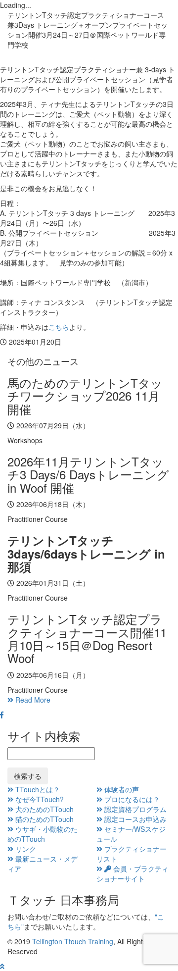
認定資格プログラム (134, 809)
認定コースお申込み (134, 819)
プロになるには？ (131, 799)
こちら (58, 327)
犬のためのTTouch (43, 809)
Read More (31, 700)
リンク (24, 849)
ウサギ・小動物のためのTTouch (42, 834)
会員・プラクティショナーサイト (132, 873)
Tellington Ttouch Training (72, 941)
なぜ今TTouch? (38, 799)
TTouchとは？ (36, 789)
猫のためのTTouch (43, 819)
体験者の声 (120, 789)
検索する (28, 776)
